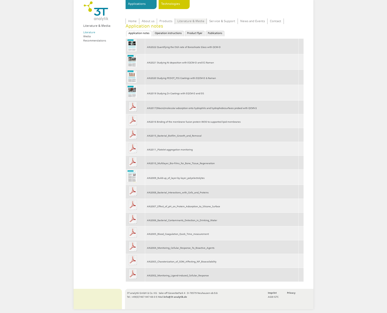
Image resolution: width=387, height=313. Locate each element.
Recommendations (94, 40)
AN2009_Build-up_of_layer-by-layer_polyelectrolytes (176, 178)
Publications (215, 33)
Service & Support (222, 21)
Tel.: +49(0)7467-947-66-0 (141, 297)
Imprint (272, 293)
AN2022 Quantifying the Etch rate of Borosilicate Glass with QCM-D (184, 47)
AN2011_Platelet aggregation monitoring (170, 150)
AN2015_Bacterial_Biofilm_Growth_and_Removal (174, 136)
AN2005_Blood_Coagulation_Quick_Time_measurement (178, 234)
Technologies (170, 4)
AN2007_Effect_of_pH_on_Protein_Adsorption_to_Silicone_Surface (183, 206)
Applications (137, 4)
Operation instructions (168, 33)
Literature (89, 32)
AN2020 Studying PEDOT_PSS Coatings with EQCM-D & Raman (181, 78)
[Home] (103, 12)
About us (148, 21)
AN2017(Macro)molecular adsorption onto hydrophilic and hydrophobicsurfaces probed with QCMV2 (202, 108)
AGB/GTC (273, 297)
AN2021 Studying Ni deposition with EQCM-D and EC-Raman (180, 63)
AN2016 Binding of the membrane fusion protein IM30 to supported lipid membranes (194, 122)
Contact (275, 21)
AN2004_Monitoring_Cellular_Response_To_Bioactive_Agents (180, 248)
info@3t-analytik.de (175, 297)
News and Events (252, 21)
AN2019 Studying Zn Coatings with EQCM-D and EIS (175, 93)
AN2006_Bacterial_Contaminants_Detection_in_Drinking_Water (182, 220)
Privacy (291, 293)
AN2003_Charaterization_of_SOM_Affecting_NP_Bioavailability (181, 262)
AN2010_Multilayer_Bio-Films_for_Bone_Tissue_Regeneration (181, 163)
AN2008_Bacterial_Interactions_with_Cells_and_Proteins (178, 193)
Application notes (140, 33)
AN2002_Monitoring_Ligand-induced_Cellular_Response (178, 276)
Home (132, 21)
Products (165, 21)
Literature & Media (190, 21)
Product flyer (194, 33)
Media (87, 36)
